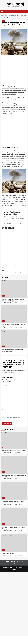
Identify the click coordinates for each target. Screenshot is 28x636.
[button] (2, 11)
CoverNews (20, 567)
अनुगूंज (4, 447)
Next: (14, 271)
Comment (4, 385)
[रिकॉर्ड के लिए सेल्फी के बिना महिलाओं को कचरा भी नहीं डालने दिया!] (14, 440)
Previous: (13, 266)
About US (13, 561)
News (4, 20)
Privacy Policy (20, 561)
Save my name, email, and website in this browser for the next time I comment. (12, 418)
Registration (6, 561)
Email (16, 404)
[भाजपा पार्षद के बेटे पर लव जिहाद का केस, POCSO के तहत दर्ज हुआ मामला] (14, 314)
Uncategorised (14, 563)
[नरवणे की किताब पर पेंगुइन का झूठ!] (14, 543)
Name (4, 404)
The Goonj (14, 4)
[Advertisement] (14, 70)
